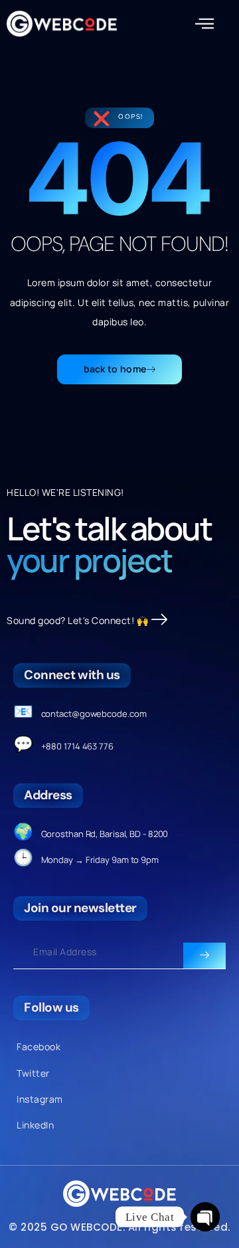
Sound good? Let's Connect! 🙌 (77, 620)
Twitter (33, 1073)
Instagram (40, 1099)
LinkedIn (35, 1125)
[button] (205, 24)
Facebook (38, 1046)
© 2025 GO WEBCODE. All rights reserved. (119, 1227)
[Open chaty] (205, 1216)
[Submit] (204, 956)
